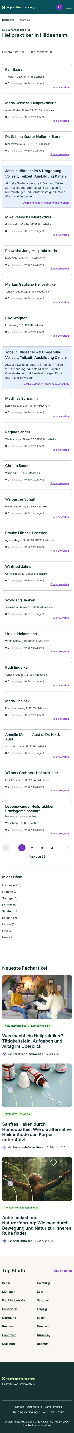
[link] (37, 78)
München (8, 1291)
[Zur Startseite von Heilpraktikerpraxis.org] (18, 7)
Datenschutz (34, 1406)
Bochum (42, 1344)
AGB (45, 1411)
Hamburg (43, 1283)
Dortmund (9, 1317)
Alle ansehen (63, 1270)
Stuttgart (43, 1300)
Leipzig (42, 1309)
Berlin (6, 1283)
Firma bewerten (59, 87)
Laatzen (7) (10, 892)
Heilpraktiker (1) (13, 52)
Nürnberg (43, 1335)
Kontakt (19, 1406)
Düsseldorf (9, 1309)
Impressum (57, 1411)
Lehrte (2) (9, 924)
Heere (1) (8, 937)
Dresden (43, 1326)
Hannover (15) (11, 885)
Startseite (8, 19)
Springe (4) (9, 898)
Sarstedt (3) (10, 911)
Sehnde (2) (9, 918)
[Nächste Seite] (68, 847)
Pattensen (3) (11, 905)
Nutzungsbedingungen (26, 1411)
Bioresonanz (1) (41, 52)
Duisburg (8, 1344)
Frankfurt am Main (14, 1300)
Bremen (7, 1326)
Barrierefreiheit (53, 1406)
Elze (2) (7, 931)
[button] (59, 7)
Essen (41, 1317)
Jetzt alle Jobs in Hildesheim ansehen (46, 202)
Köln (40, 1291)
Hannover (9, 1335)
